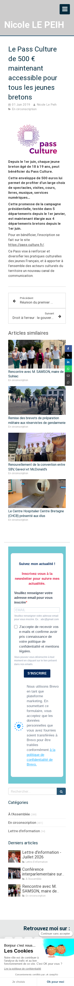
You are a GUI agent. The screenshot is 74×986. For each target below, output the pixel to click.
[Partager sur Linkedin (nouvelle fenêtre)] (68, 362)
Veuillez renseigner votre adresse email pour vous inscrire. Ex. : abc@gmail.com (36, 617)
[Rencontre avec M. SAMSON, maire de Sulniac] (37, 354)
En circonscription (22, 823)
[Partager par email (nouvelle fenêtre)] (68, 375)
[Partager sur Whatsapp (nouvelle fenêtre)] (68, 368)
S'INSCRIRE (37, 673)
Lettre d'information (24, 831)
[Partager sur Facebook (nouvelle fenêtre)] (68, 348)
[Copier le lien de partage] (68, 382)
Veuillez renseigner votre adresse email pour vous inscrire (33, 597)
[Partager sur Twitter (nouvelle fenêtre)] (68, 355)
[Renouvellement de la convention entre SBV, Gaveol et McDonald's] (37, 447)
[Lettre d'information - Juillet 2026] (14, 856)
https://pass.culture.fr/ (26, 245)
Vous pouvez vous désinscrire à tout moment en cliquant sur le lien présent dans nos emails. (35, 660)
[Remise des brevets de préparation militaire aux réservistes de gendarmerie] (37, 400)
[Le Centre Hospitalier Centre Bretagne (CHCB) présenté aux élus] (37, 493)
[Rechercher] (61, 791)
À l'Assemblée (19, 814)
